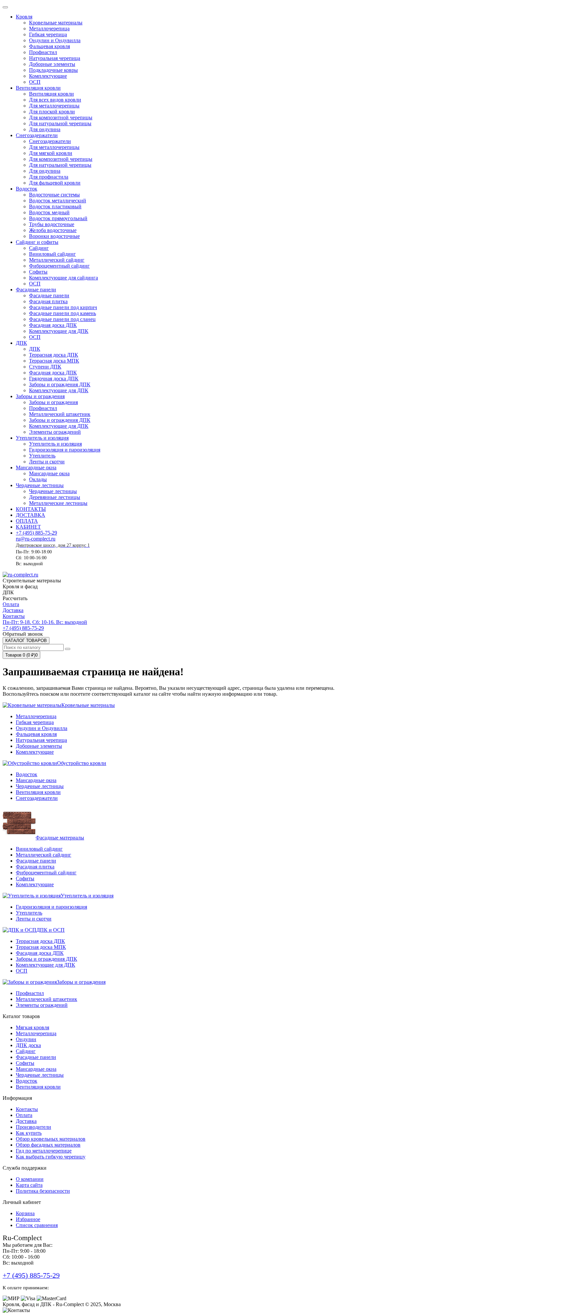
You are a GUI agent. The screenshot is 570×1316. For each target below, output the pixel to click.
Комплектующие (35, 752)
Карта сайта (29, 1185)
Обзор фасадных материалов (48, 1145)
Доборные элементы (39, 746)
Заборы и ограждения (40, 396)
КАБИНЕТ (28, 527)
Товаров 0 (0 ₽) (21, 655)
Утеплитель (29, 913)
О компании (30, 1179)
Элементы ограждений (42, 1005)
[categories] (5, 7)
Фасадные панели (36, 289)
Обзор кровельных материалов (50, 1139)
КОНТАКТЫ (31, 509)
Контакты (14, 616)
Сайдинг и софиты (37, 242)
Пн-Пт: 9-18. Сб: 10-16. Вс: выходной (45, 622)
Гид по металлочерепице (44, 1151)
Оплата (11, 604)
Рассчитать (15, 598)
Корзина (25, 1213)
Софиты (25, 878)
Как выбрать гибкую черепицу (50, 1156)
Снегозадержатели (37, 135)
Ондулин (26, 1039)
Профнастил (30, 993)
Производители (33, 1127)
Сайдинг (26, 1051)
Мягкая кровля (32, 1027)
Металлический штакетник (46, 999)
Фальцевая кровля (36, 734)
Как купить (29, 1133)
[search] (67, 649)
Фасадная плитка (35, 866)
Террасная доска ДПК (40, 941)
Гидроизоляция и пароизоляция (51, 907)
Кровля (24, 16)
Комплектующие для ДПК (45, 965)
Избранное (28, 1219)
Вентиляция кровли (38, 88)
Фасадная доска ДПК (40, 953)
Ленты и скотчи (33, 918)
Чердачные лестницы (40, 485)
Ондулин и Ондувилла (41, 728)
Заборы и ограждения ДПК (46, 959)
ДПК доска (28, 1045)
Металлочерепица (36, 716)
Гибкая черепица (35, 722)
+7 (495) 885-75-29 (36, 533)
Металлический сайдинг (43, 855)
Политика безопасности (43, 1191)
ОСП (21, 971)
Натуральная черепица (41, 740)
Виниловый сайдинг (39, 849)
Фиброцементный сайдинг (46, 872)
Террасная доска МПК (41, 947)
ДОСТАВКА (30, 515)
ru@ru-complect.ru (35, 538)
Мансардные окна (36, 467)
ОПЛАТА (27, 521)
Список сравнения (37, 1225)
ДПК (21, 343)
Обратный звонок (23, 634)
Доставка (13, 610)
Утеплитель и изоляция (42, 438)
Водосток (26, 188)
